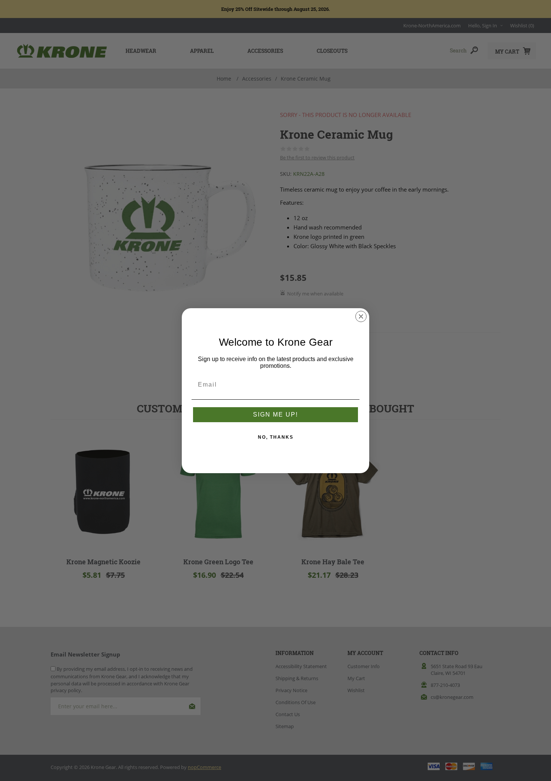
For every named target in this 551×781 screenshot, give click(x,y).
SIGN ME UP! (275, 414)
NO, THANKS (275, 437)
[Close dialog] (360, 316)
